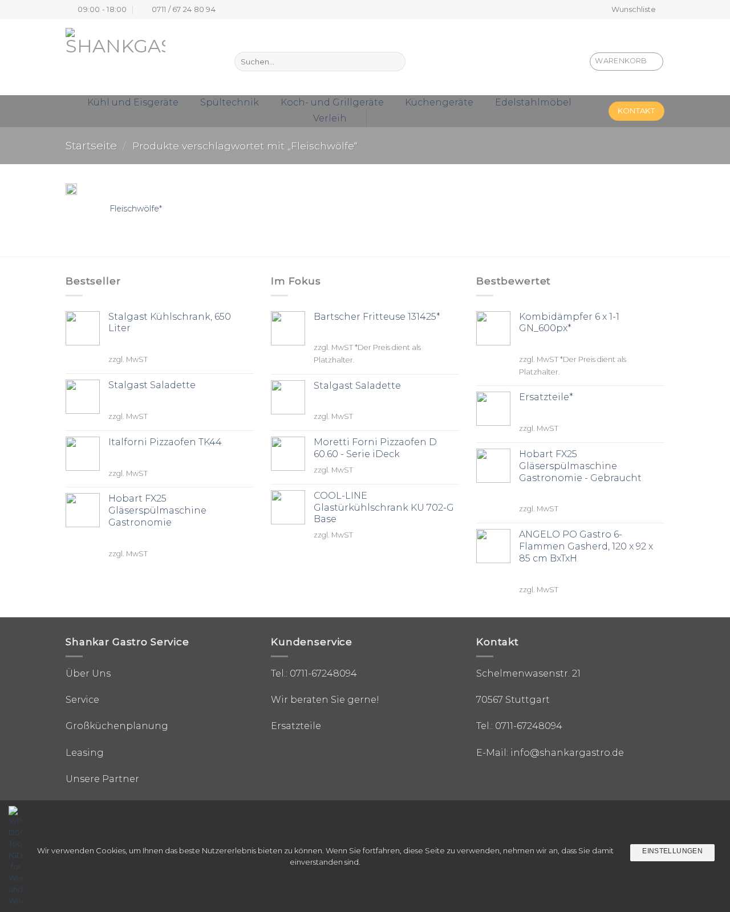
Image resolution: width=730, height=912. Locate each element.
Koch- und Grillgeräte (332, 102)
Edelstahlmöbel (533, 102)
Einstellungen (672, 851)
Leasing (85, 752)
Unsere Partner (102, 778)
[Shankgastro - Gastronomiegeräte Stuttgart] (130, 57)
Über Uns (88, 673)
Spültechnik (229, 102)
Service (82, 699)
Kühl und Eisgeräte (133, 102)
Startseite (91, 145)
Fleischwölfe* (136, 208)
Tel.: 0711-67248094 (314, 673)
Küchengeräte (439, 102)
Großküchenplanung (117, 725)
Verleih (330, 118)
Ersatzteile (296, 725)
